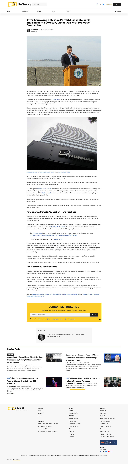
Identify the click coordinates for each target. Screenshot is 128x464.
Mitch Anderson (13, 365)
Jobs (101, 429)
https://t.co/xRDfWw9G (50, 235)
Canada (71, 431)
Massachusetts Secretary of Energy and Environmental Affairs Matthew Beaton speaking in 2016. (55, 294)
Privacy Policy (104, 431)
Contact (102, 416)
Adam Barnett (12, 386)
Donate (117, 4)
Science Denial (73, 413)
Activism (71, 429)
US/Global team (58, 319)
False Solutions (73, 426)
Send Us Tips (104, 423)
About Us (103, 410)
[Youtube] (108, 451)
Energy (71, 410)
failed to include (46, 193)
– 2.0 (66, 172)
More (68, 11)
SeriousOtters (16, 459)
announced (56, 99)
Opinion (71, 437)
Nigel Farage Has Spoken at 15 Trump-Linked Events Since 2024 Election (22, 381)
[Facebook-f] (97, 4)
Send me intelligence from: (38, 319)
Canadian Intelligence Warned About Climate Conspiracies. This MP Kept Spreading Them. (82, 357)
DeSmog (24, 4)
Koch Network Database (45, 429)
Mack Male (60, 172)
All (49, 319)
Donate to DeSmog (105, 426)
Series (39, 416)
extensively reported (44, 189)
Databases (41, 413)
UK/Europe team (71, 319)
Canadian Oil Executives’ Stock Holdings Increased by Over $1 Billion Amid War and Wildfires (25, 360)
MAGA (13, 393)
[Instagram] (111, 451)
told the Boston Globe (58, 227)
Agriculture (72, 421)
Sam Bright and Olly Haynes (74, 383)
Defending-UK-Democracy (77, 389)
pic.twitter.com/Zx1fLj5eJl (68, 235)
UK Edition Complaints (107, 437)
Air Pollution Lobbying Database (47, 431)
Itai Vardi (35, 29)
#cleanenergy (37, 233)
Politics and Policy (74, 423)
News (39, 410)
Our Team (103, 413)
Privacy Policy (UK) (106, 434)
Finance (71, 434)
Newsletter (103, 449)
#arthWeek (35, 235)
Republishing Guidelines (107, 418)
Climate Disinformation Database (48, 423)
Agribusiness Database (45, 426)
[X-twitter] (100, 4)
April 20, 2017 (57, 239)
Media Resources (105, 421)
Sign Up (94, 314)
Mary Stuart (70, 362)
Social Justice (73, 418)
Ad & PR (71, 416)
